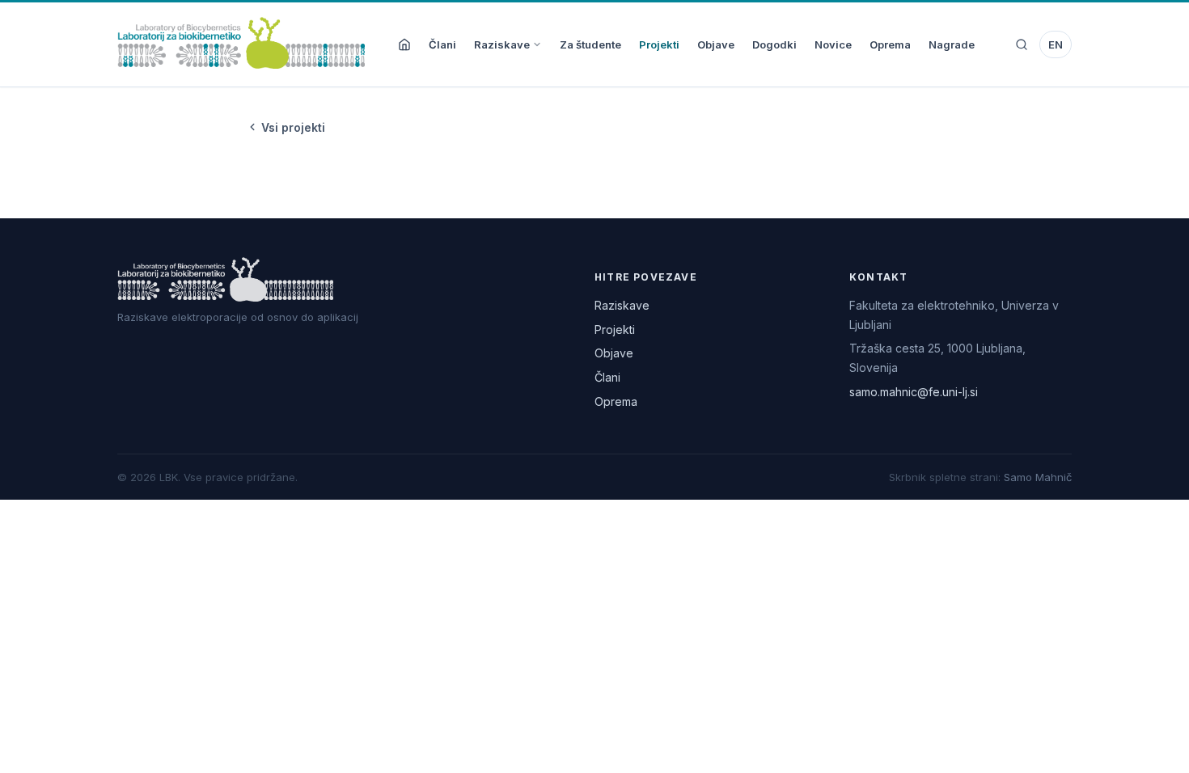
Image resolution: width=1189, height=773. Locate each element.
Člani (442, 44)
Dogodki (774, 44)
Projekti (659, 44)
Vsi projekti (293, 127)
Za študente (590, 44)
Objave (715, 44)
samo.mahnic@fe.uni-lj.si (913, 392)
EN (1055, 44)
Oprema (890, 44)
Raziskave (502, 44)
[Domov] (404, 44)
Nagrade (952, 44)
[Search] (1022, 44)
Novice (833, 44)
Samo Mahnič (1038, 477)
